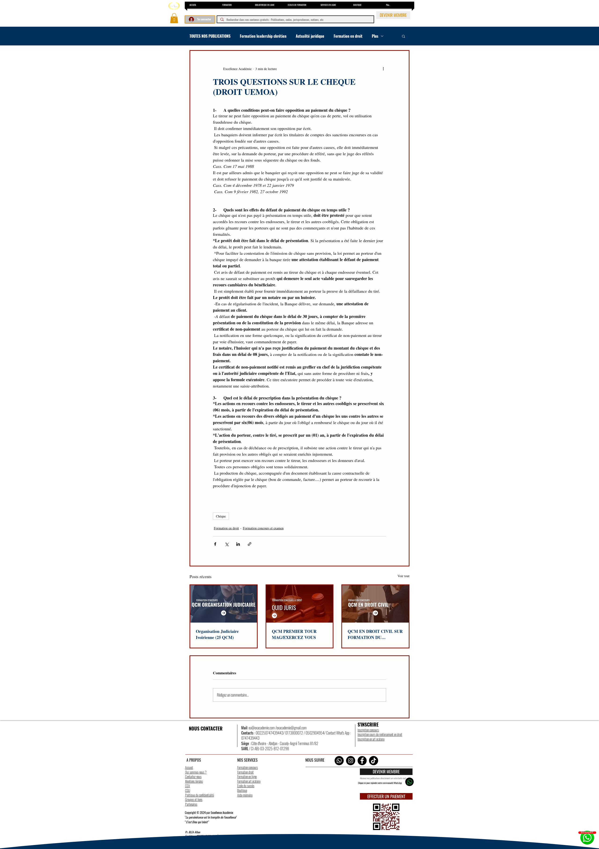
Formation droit (245, 772)
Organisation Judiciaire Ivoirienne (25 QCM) (217, 634)
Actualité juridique (310, 36)
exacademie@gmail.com (292, 728)
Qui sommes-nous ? (196, 772)
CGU (187, 790)
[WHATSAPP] (409, 781)
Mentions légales (194, 781)
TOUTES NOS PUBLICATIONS (210, 36)
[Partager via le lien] (249, 544)
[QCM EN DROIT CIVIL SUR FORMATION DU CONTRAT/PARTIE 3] (375, 604)
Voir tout (403, 576)
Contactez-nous (193, 776)
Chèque (221, 516)
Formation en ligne (247, 776)
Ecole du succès (245, 785)
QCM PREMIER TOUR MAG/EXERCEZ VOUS (294, 634)
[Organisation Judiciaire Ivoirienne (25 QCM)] (223, 604)
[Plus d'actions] (383, 68)
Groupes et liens (193, 799)
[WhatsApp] (339, 760)
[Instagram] (350, 760)
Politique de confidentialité (199, 795)
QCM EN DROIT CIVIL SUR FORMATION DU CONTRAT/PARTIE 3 (375, 634)
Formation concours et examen (263, 528)
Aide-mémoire (244, 795)
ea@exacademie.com (262, 728)
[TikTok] (373, 760)
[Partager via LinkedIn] (238, 544)
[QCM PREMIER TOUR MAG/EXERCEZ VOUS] (299, 604)
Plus (375, 36)
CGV (187, 785)
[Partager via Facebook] (215, 544)
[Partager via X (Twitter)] (226, 544)
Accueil (189, 767)
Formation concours (247, 767)
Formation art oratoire (248, 781)
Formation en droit (348, 36)
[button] (174, 18)
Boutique (242, 790)
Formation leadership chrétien (263, 36)
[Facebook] (362, 760)
